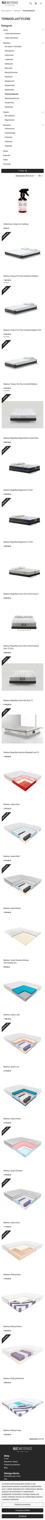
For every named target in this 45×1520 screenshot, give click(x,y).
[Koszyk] (35, 3)
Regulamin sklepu (11, 1462)
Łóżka (5, 30)
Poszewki (8, 137)
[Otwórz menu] (40, 3)
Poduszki (6, 155)
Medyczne (9, 64)
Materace (17, 11)
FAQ (5, 1479)
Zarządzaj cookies (23, 1510)
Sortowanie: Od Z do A (25, 176)
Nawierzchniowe (11, 72)
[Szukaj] (30, 3)
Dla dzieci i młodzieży (13, 46)
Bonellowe (9, 107)
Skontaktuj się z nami (12, 1476)
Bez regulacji (10, 116)
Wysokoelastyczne (12, 98)
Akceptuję (22, 1516)
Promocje (6, 164)
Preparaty (8, 146)
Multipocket (9, 90)
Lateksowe (9, 59)
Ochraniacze (9, 129)
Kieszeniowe (9, 85)
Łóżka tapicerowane (12, 34)
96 (40, 176)
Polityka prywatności (23, 1504)
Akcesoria (7, 125)
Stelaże (6, 112)
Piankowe (8, 77)
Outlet (5, 160)
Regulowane (9, 120)
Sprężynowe (9, 81)
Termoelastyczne (11, 94)
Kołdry (5, 151)
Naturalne (8, 68)
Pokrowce (8, 142)
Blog (5, 1468)
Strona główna (6, 11)
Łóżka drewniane (11, 38)
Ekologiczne (9, 51)
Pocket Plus (9, 103)
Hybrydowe (9, 55)
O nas (6, 1459)
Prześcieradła (10, 133)
